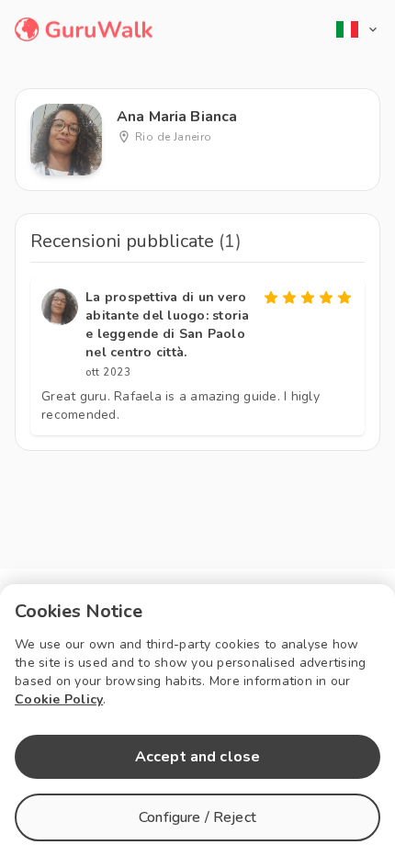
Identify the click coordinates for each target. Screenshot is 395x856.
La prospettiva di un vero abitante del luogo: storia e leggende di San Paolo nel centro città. (167, 324)
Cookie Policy (59, 699)
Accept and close (197, 757)
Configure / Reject (197, 817)
